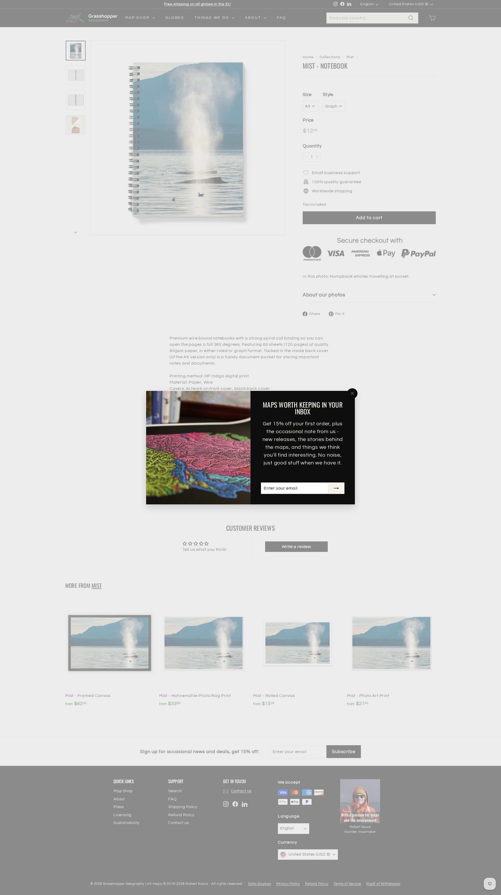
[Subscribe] (336, 488)
